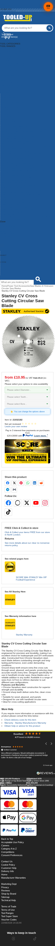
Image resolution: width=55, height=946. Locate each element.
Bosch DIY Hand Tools (11, 148)
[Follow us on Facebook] (8, 503)
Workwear (5, 124)
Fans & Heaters (7, 73)
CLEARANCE (6, 236)
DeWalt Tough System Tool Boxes (16, 209)
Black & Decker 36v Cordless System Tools (21, 131)
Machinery (5, 90)
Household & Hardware (11, 82)
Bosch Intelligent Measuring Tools (16, 158)
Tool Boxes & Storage (10, 112)
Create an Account (7, 6)
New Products (7, 262)
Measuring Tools (8, 95)
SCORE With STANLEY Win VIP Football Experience (31, 578)
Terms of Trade (8, 906)
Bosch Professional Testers (13, 180)
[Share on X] (14, 483)
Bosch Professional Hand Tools (15, 175)
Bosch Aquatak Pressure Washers (16, 141)
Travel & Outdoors (9, 117)
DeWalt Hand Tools (9, 204)
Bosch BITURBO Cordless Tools (15, 143)
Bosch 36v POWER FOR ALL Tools (17, 138)
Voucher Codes (9, 919)
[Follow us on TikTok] (8, 512)
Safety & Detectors (9, 107)
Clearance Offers (8, 267)
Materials (4, 92)
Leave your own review (16, 426)
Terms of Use (8, 910)
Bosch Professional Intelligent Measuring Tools (22, 177)
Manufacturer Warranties (13, 878)
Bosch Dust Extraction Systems (15, 151)
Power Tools (6, 104)
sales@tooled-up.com (8, 11)
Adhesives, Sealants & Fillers (14, 48)
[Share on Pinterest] (21, 483)
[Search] (49, 28)
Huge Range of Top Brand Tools (13, 780)
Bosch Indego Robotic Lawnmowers (17, 156)
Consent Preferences (11, 855)
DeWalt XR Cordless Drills (12, 219)
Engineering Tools (8, 70)
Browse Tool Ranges (10, 257)
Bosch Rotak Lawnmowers (13, 182)
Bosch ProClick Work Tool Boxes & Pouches (21, 165)
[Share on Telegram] (7, 489)
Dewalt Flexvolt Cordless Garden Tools (19, 199)
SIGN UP (4, 238)
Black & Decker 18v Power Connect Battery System (25, 129)
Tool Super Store (9, 916)
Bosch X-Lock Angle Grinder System (17, 185)
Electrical (4, 68)
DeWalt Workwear (8, 214)
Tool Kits (4, 114)
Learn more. (40, 435)
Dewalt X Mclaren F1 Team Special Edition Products (25, 216)
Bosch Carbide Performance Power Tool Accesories (25, 146)
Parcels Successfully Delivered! (13, 784)
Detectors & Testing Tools (12, 65)
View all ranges (7, 226)
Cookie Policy (8, 865)
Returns (3, 4)
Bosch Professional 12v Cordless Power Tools (22, 168)
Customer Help (7, 274)
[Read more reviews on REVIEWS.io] (46, 773)
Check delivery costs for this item (20, 720)
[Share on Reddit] (41, 483)
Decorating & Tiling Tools (12, 63)
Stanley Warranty (24, 634)
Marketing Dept (8, 884)
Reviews (5, 890)
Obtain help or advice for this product (22, 726)
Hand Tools (5, 80)
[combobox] (24, 28)
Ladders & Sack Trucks (11, 85)
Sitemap (5, 897)
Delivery (3, 2)
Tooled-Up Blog (7, 269)
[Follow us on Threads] (17, 503)
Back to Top (7, 839)
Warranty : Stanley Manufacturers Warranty (25, 723)
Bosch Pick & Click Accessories (15, 163)
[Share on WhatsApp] (27, 483)
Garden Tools (6, 78)
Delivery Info (7, 871)
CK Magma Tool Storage (12, 187)
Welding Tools (7, 119)
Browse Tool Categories (11, 254)
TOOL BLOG (6, 241)
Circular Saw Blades (11, 288)
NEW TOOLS (6, 231)
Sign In (3, 7)
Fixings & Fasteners (9, 75)
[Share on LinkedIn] (34, 483)
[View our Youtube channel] (24, 938)
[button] (46, 744)
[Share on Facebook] (7, 483)
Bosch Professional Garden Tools (16, 173)
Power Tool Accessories (11, 102)
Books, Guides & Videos (11, 56)
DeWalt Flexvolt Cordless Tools (15, 202)
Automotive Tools (8, 53)
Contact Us (5, 272)
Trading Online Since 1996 (38, 780)
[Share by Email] (14, 489)
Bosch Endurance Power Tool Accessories (20, 153)
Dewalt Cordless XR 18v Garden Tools (18, 192)
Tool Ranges (7, 913)
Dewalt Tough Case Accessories (15, 207)
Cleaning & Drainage (10, 58)
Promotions (5, 264)
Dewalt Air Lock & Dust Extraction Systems (20, 190)
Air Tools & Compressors (12, 51)
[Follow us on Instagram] (45, 503)
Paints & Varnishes (9, 97)
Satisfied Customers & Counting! (39, 784)
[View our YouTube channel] (36, 503)
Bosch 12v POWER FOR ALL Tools (17, 134)
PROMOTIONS (7, 233)
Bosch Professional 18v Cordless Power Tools (22, 170)
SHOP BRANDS (7, 229)
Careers (5, 845)
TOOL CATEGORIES (10, 41)
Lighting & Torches (9, 87)
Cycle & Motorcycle (9, 61)
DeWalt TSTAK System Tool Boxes (16, 212)
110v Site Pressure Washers (13, 126)
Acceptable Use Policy (12, 842)
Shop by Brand (7, 259)
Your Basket (7, 34)
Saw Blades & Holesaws (41, 286)
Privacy (5, 887)
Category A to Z (7, 224)
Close (3, 221)
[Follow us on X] (26, 503)
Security (4, 109)
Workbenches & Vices (10, 121)
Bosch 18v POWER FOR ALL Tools (17, 136)
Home (2, 1)
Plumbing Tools (7, 99)
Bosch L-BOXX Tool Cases (13, 160)
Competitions (7, 852)
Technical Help (8, 900)
